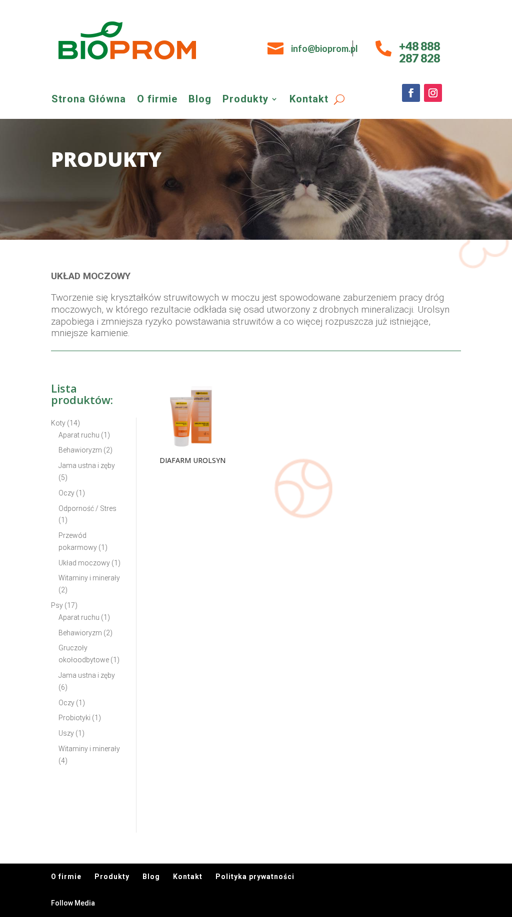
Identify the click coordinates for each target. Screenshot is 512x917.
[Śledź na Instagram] (433, 93)
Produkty (245, 100)
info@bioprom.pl (324, 48)
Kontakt (309, 100)
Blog (200, 100)
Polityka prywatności (255, 877)
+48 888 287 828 (419, 52)
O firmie (157, 100)
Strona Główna (89, 100)
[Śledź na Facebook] (411, 93)
